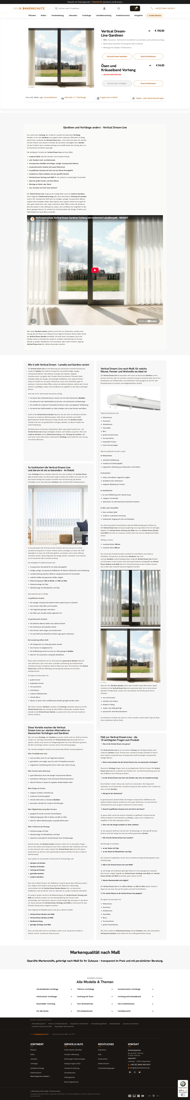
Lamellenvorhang (103, 15)
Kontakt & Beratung (71, 1054)
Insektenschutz (123, 15)
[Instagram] (135, 1072)
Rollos (43, 15)
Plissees (32, 15)
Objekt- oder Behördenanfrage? (150, 98)
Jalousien (73, 15)
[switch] (183, 1094)
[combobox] (76, 8)
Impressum (102, 1050)
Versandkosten (69, 1073)
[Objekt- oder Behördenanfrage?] (133, 98)
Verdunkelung (57, 15)
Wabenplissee (115, 1024)
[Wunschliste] (118, 8)
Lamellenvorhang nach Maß (42, 1026)
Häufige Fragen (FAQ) (72, 1064)
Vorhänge (86, 15)
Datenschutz (103, 1059)
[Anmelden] (104, 8)
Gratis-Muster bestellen (73, 1050)
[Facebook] (130, 1072)
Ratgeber (138, 15)
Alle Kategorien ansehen (39, 1076)
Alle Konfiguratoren (71, 1082)
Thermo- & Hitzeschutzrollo (58, 1024)
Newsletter (97, 2)
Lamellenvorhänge (37, 1068)
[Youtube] (139, 1072)
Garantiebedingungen (106, 1068)
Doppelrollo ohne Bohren (79, 1024)
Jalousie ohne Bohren (130, 1024)
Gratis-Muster (155, 15)
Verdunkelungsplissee (99, 1024)
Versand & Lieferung (71, 1068)
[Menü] (186, 1081)
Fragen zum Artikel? (109, 97)
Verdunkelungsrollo (39, 1024)
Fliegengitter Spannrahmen (64, 1026)
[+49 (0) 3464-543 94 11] (152, 8)
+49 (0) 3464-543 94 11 (165, 8)
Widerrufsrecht (103, 1064)
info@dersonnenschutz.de (140, 1068)
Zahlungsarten (69, 1077)
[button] (117, 83)
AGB (99, 1054)
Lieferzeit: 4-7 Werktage (75, 97)
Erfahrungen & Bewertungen (74, 1059)
